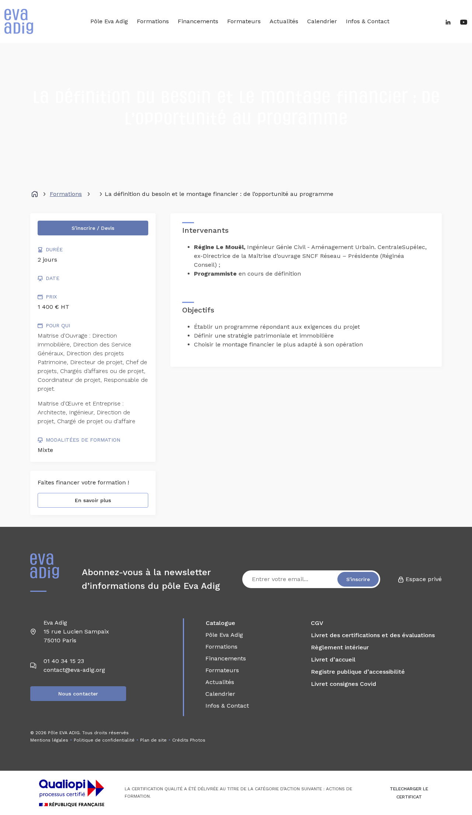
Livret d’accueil (333, 659)
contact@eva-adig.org (74, 669)
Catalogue (220, 622)
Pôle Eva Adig (109, 21)
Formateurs (244, 21)
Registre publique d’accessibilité (358, 671)
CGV (317, 622)
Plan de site (153, 740)
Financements (198, 21)
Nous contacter (78, 694)
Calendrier (322, 21)
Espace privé (423, 579)
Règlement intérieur (340, 647)
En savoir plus (93, 500)
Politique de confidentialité (104, 740)
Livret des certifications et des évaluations (373, 635)
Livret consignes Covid (343, 683)
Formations (153, 21)
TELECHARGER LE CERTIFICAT (409, 793)
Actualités (284, 21)
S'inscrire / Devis (93, 228)
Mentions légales (49, 740)
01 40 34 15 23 (64, 660)
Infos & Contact (367, 21)
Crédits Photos (188, 740)
